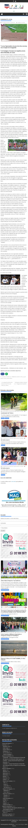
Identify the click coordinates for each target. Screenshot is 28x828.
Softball (4, 800)
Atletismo (5, 771)
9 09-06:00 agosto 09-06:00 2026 (8, 411)
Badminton (6, 790)
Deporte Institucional (5, 589)
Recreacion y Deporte (7, 814)
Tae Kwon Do (7, 787)
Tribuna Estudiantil (7, 754)
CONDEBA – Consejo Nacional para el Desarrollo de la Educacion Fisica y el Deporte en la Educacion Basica (14, 765)
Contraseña (3, 523)
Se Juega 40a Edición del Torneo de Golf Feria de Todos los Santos (6, 384)
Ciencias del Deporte (7, 743)
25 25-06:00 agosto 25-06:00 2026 (8, 609)
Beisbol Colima (20, 376)
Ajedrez (4, 770)
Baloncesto (5, 773)
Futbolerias (5, 751)
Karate (5, 784)
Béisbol (15, 376)
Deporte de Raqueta (7, 789)
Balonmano (5, 774)
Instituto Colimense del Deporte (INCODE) (12, 807)
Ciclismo (2, 418)
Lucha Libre (6, 785)
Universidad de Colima (8, 809)
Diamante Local (9, 376)
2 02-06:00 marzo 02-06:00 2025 (8, 466)
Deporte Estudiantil (6, 756)
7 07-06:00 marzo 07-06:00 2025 (8, 438)
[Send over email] (6, 374)
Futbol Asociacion (7, 798)
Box (4, 782)
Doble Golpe (5, 748)
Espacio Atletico (6, 749)
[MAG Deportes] (2, 14)
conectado (13, 481)
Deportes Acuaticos (7, 793)
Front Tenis (6, 792)
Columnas (3, 376)
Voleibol (4, 803)
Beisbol (4, 776)
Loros (4, 812)
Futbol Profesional (6, 811)
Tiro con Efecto (6, 752)
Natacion (5, 796)
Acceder (3, 530)
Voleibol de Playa (6, 804)
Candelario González (21, 22)
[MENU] (27, 14)
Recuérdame (4, 528)
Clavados (6, 795)
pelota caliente (9, 378)
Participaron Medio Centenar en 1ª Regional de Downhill (21, 383)
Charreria (5, 778)
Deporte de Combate (8, 781)
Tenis (4, 801)
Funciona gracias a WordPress (7, 824)
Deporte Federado (6, 768)
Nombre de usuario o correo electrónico (10, 518)
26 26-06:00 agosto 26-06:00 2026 (8, 578)
